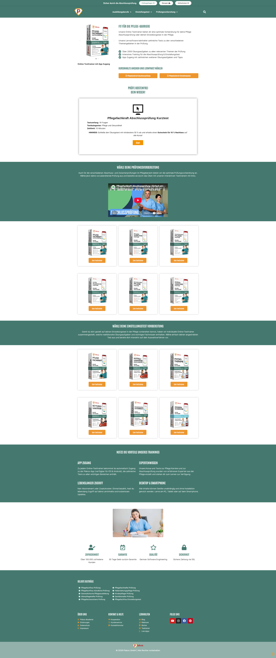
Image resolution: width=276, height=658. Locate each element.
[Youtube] (172, 620)
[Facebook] (184, 620)
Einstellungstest (143, 12)
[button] (80, 40)
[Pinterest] (190, 620)
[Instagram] (178, 620)
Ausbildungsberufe (120, 12)
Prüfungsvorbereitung (165, 12)
